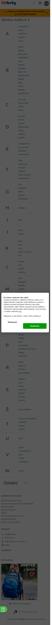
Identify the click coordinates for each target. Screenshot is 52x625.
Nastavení (12, 322)
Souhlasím (34, 326)
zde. (20, 311)
